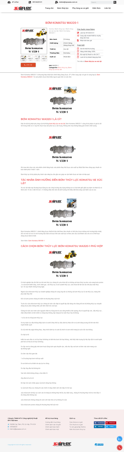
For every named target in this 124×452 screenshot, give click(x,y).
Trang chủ (49, 8)
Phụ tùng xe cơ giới (80, 8)
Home (51, 29)
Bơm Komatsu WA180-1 (36, 241)
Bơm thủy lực (62, 8)
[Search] (115, 2)
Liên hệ (107, 8)
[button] (28, 65)
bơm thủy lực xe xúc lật (57, 124)
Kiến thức (97, 8)
